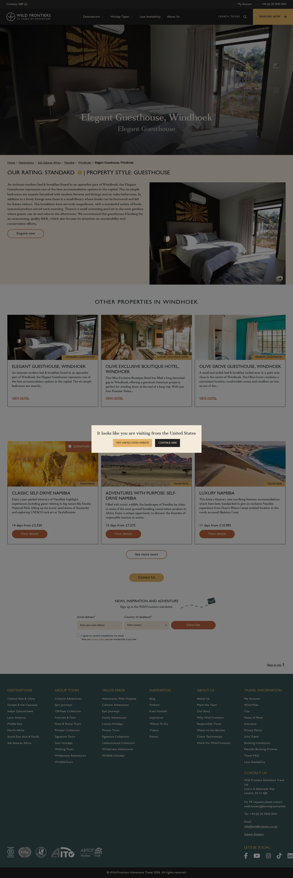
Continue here (167, 443)
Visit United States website (132, 443)
